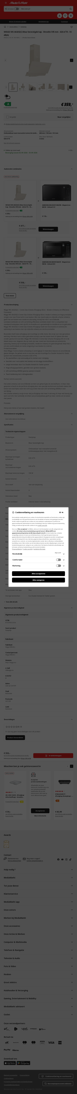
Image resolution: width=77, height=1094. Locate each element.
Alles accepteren (38, 574)
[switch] (58, 560)
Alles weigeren (38, 580)
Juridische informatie (39, 549)
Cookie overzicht (27, 549)
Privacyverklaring (17, 549)
